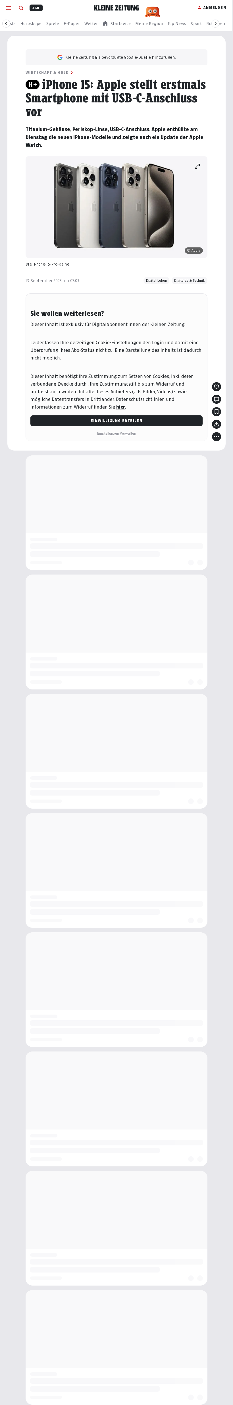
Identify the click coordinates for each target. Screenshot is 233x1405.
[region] (116, 23)
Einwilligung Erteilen (116, 420)
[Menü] (9, 8)
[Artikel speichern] (216, 411)
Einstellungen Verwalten (116, 433)
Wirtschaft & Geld (47, 72)
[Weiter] (215, 24)
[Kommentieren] (216, 399)
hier (120, 407)
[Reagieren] (216, 386)
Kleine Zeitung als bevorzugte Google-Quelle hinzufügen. (120, 57)
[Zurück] (6, 24)
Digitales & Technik (189, 280)
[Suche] (21, 8)
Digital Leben (156, 280)
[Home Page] (116, 8)
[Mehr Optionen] (216, 436)
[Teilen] (216, 424)
